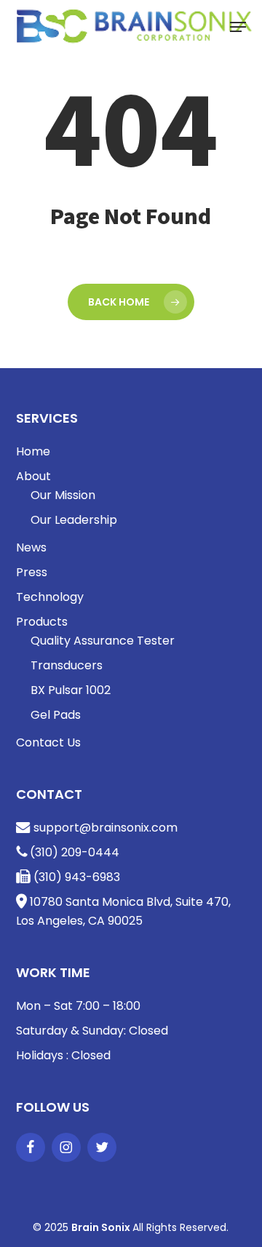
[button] (238, 27)
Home (33, 451)
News (31, 547)
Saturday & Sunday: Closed (92, 1030)
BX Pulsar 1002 (71, 690)
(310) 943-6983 (75, 877)
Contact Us (48, 742)
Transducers (67, 665)
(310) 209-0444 (73, 852)
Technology (50, 597)
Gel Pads (56, 714)
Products (42, 621)
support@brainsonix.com (104, 827)
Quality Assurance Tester (103, 640)
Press (31, 572)
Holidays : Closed (63, 1055)
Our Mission (63, 495)
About (33, 476)
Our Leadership (74, 519)
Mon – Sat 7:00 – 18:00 (78, 1005)
